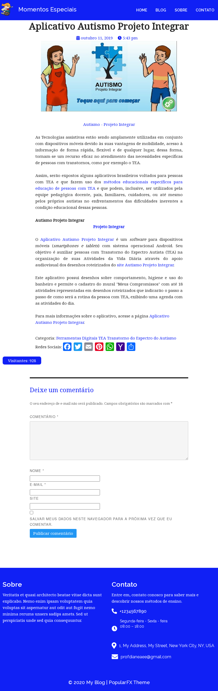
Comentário (44, 416)
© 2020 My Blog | (88, 682)
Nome (37, 470)
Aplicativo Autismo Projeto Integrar (77, 239)
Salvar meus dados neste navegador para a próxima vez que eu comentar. (101, 521)
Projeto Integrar (109, 226)
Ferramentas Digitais (77, 338)
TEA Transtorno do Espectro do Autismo (137, 338)
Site (34, 498)
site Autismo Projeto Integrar (145, 264)
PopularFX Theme (129, 682)
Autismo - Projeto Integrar (109, 124)
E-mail (38, 484)
